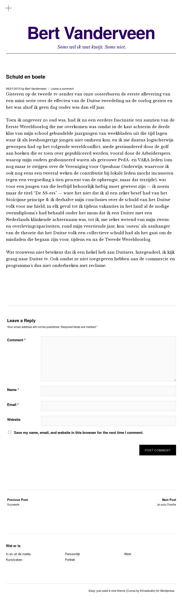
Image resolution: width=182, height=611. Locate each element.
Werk (127, 554)
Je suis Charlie (166, 502)
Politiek (70, 559)
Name (13, 389)
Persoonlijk (72, 554)
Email (13, 404)
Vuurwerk (17, 502)
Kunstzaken (14, 559)
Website (13, 419)
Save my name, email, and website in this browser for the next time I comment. (78, 432)
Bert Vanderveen (91, 32)
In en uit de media (18, 554)
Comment (16, 339)
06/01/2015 (13, 88)
